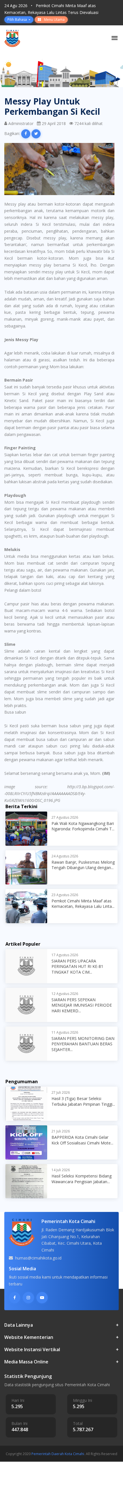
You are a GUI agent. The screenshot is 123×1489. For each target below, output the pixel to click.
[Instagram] (28, 1297)
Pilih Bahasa (17, 19)
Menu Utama (54, 19)
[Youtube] (42, 1297)
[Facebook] (14, 1297)
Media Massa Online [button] (61, 1362)
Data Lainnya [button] (61, 1325)
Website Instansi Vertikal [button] (61, 1349)
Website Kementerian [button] (61, 1337)
